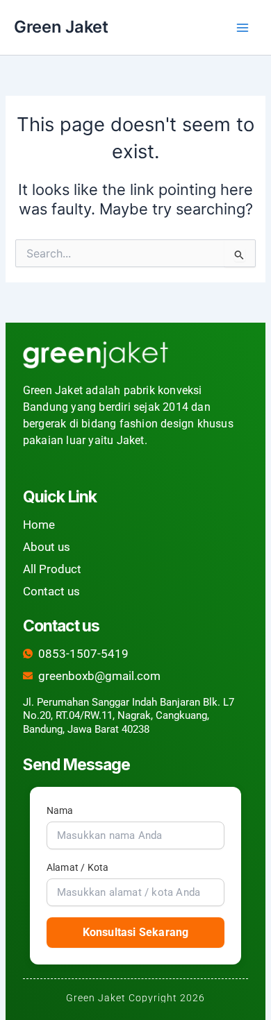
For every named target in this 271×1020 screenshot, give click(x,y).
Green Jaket (61, 27)
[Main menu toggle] (242, 27)
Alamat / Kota (78, 867)
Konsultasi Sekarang (136, 932)
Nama (60, 810)
